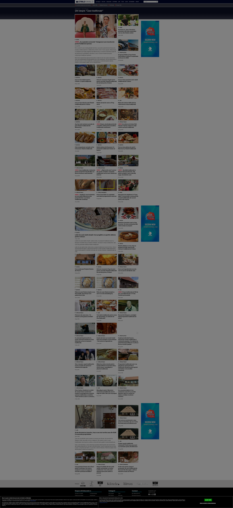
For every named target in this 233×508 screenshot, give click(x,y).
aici (79, 503)
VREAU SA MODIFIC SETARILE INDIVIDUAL (208, 503)
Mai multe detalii (33, 500)
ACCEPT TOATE (208, 499)
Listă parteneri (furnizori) (103, 502)
